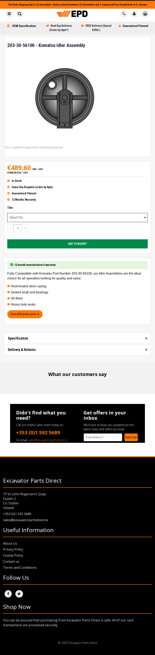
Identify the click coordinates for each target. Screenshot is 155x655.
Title (10, 207)
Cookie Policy (13, 555)
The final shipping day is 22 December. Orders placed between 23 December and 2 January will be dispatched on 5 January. (78, 4)
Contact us (11, 561)
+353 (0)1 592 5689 (38, 432)
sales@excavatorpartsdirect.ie (47, 440)
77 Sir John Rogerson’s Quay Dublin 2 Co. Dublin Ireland (24, 501)
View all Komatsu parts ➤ (25, 314)
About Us (10, 543)
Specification (18, 338)
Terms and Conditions (20, 567)
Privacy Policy (13, 549)
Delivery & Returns (22, 349)
